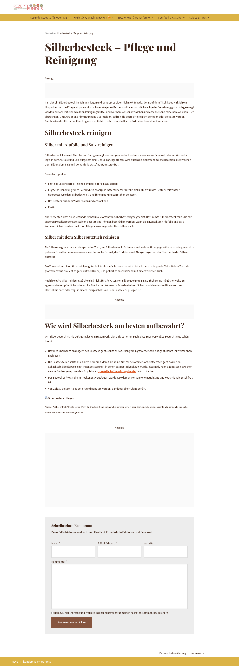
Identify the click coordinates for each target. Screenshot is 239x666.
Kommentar (59, 561)
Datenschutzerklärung (172, 653)
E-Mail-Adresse (107, 543)
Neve (15, 661)
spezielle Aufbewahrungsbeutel (117, 371)
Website (148, 543)
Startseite (50, 33)
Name (55, 543)
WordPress (44, 661)
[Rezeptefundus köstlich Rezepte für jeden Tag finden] (28, 7)
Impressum (197, 653)
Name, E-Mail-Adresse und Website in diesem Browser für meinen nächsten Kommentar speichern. (111, 613)
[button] (68, 17)
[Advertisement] (119, 90)
